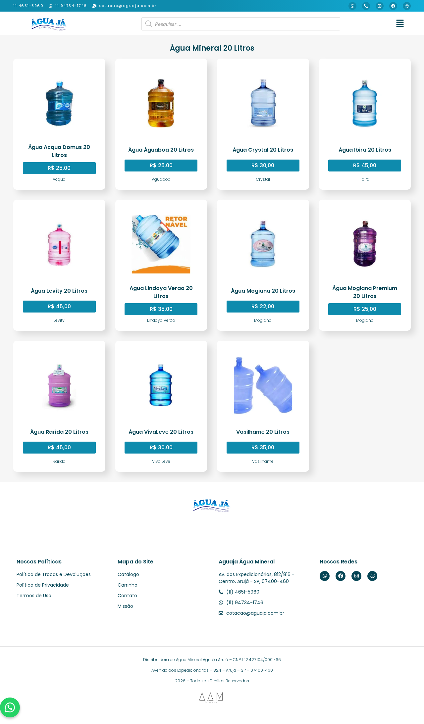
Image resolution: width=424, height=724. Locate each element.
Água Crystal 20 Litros (263, 150)
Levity (59, 320)
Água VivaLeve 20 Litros (161, 432)
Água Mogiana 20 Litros (263, 291)
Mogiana (263, 320)
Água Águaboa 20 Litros (161, 150)
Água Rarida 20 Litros (59, 432)
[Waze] (407, 6)
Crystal (263, 179)
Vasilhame (263, 461)
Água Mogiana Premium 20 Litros (364, 292)
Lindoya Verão (161, 320)
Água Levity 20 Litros (59, 291)
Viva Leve (161, 461)
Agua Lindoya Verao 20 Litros (161, 292)
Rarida (59, 461)
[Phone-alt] (366, 6)
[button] (399, 24)
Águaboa (161, 179)
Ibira (364, 179)
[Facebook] (393, 6)
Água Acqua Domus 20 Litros (59, 151)
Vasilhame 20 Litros (263, 432)
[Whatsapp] (352, 6)
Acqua (59, 179)
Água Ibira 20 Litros (365, 150)
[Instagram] (380, 6)
